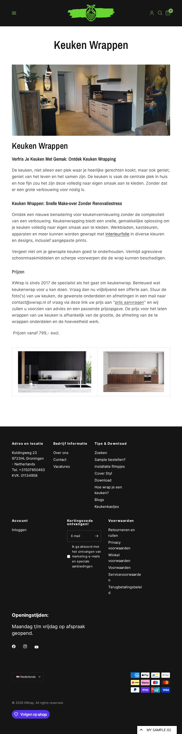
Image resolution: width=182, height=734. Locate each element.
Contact (59, 459)
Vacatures (61, 466)
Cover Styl (103, 473)
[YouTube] (40, 647)
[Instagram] (28, 646)
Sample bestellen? (110, 459)
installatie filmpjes (110, 466)
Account (20, 520)
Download (103, 480)
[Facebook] (17, 646)
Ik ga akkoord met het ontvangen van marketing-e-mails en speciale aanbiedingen (86, 556)
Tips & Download (111, 443)
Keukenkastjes (107, 506)
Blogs (99, 499)
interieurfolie (117, 234)
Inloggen (19, 530)
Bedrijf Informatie (70, 443)
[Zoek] (160, 13)
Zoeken (101, 452)
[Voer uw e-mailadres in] (96, 536)
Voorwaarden (121, 520)
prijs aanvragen (129, 302)
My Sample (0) (159, 730)
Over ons (60, 452)
